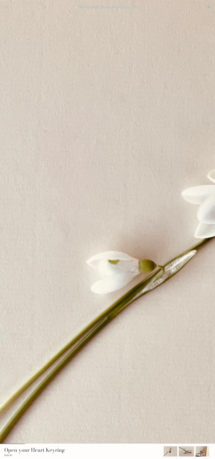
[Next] (211, 451)
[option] (170, 451)
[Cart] (209, 6)
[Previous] (164, 451)
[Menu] (6, 7)
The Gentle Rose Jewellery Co (107, 7)
